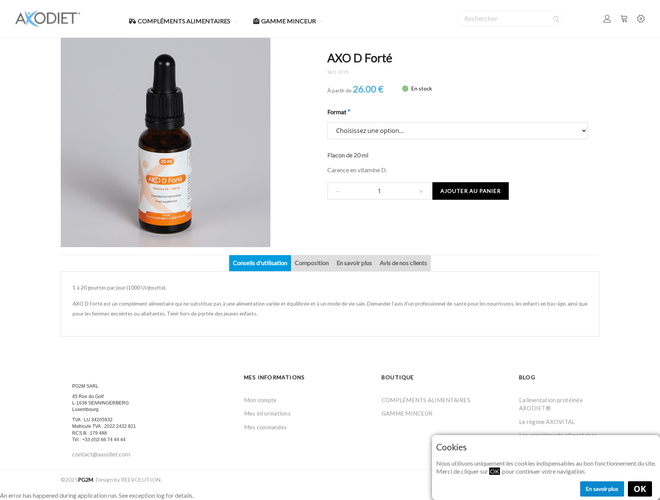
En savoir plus (602, 488)
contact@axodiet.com (101, 454)
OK (640, 489)
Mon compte (260, 399)
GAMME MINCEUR (407, 413)
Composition (312, 262)
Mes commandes (265, 427)
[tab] (260, 263)
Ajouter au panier (470, 191)
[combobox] (510, 18)
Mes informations (267, 413)
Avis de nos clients (403, 262)
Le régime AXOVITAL (547, 421)
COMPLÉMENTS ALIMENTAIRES (426, 399)
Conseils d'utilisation (260, 262)
